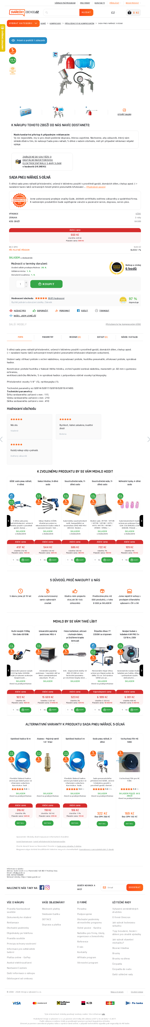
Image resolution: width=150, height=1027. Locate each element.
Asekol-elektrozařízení (19, 962)
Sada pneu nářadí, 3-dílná (102, 740)
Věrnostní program (65, 3)
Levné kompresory (24, 841)
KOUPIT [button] (27, 560)
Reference (82, 941)
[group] (20, 521)
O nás (80, 946)
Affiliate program (86, 957)
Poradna (81, 908)
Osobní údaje (137, 992)
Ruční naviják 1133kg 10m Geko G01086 (20, 633)
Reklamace (13, 922)
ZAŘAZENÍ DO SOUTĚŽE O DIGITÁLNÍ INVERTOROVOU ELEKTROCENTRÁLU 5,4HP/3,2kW (42, 160)
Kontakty (100, 3)
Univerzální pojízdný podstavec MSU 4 (48, 633)
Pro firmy (85, 3)
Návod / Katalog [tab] (129, 337)
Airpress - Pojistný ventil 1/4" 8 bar (48, 740)
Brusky (116, 953)
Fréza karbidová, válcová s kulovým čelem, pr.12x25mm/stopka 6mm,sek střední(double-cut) (75, 635)
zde (103, 1014)
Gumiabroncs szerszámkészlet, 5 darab (96, 849)
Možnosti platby (51, 908)
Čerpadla (117, 963)
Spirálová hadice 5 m (75, 738)
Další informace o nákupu (21, 973)
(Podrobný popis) (95, 186)
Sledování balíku (51, 914)
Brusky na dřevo (121, 958)
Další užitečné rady (122, 974)
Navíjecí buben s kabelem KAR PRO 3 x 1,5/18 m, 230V (129, 634)
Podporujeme (84, 914)
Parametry (47, 337)
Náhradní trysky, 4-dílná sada (130, 483)
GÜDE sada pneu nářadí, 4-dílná (21, 483)
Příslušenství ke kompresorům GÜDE (123, 324)
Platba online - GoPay (18, 957)
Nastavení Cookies (17, 968)
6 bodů (131, 268)
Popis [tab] (20, 337)
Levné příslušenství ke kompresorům (49, 841)
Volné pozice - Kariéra (89, 927)
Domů (43, 23)
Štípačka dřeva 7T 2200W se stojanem (102, 633)
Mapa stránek (117, 992)
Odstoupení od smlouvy (20, 978)
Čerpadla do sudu (121, 969)
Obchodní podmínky (18, 927)
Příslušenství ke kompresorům (79, 23)
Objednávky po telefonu (20, 933)
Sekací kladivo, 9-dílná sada (48, 483)
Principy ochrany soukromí (21, 943)
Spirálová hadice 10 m (21, 738)
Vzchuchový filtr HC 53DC (129, 740)
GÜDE (138, 213)
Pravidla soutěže (16, 938)
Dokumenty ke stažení (19, 917)
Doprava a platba (51, 924)
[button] (25, 560)
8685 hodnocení (56, 298)
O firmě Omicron (121, 917)
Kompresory (55, 23)
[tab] (75, 337)
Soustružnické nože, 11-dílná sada (75, 483)
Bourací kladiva (120, 948)
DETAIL (20, 823)
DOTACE (46, 919)
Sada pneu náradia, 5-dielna (69, 846)
